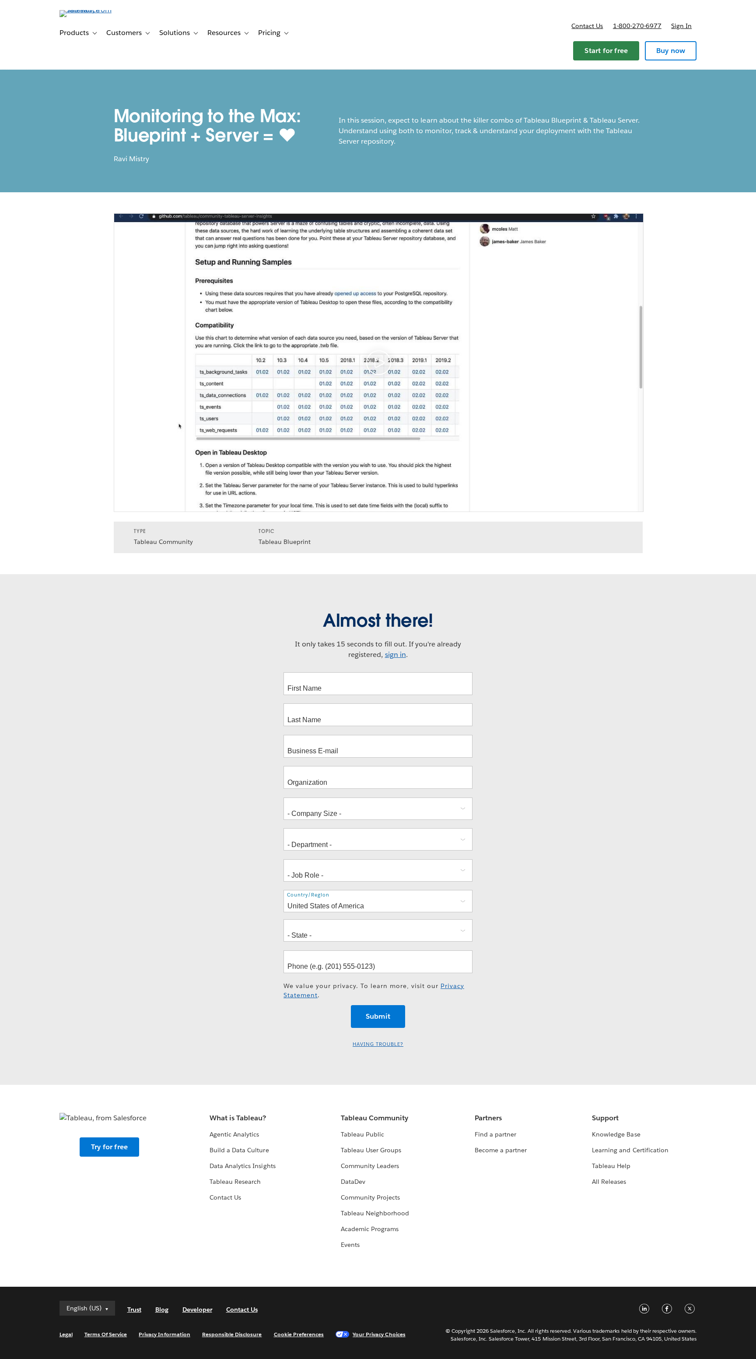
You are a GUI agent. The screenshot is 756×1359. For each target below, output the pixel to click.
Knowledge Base (616, 1134)
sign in (395, 654)
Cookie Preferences (299, 1334)
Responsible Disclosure (232, 1334)
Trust (134, 1309)
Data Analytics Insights (242, 1166)
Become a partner (501, 1150)
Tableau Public (362, 1134)
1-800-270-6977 (637, 26)
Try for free (109, 1146)
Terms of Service (105, 1334)
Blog (161, 1309)
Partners (488, 1117)
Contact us (587, 26)
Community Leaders (370, 1166)
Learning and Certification (630, 1150)
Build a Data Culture (239, 1150)
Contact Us (225, 1197)
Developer (197, 1309)
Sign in (681, 26)
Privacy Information (164, 1334)
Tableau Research (235, 1182)
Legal (66, 1334)
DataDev (353, 1182)
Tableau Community (374, 1117)
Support (605, 1117)
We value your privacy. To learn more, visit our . (374, 990)
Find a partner (495, 1134)
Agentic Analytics (234, 1134)
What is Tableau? (238, 1117)
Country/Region (308, 895)
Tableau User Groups (371, 1150)
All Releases (609, 1182)
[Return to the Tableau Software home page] (97, 9)
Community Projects (370, 1197)
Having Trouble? (378, 1044)
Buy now (670, 50)
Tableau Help (611, 1166)
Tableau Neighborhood (375, 1213)
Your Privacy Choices (379, 1334)
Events (350, 1245)
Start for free (606, 50)
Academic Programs (370, 1229)
